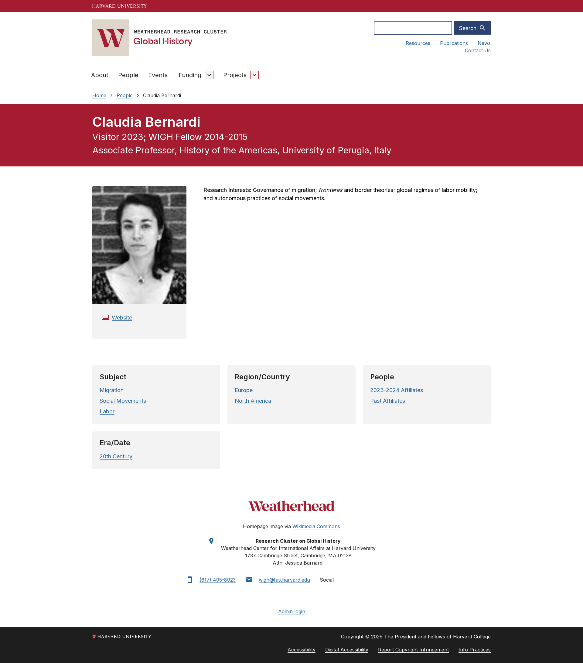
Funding (190, 75)
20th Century (116, 456)
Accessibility (301, 650)
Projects (235, 75)
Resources (418, 43)
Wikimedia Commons (316, 526)
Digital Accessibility (346, 650)
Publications (454, 43)
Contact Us (478, 50)
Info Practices (475, 650)
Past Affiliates (387, 401)
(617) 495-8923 (217, 580)
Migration (112, 390)
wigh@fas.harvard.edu (284, 580)
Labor (107, 411)
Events (158, 75)
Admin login (291, 611)
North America (253, 401)
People (128, 75)
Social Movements (123, 401)
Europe (244, 390)
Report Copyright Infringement (413, 650)
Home (99, 95)
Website (122, 317)
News (484, 43)
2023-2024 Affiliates (396, 390)
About (99, 75)
